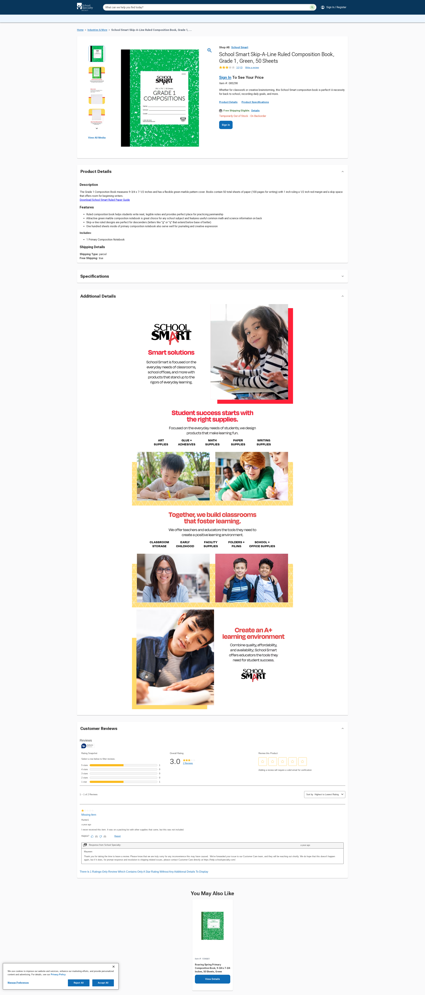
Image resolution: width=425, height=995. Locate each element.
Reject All (79, 983)
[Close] (113, 966)
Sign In (225, 77)
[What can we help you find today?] (312, 7)
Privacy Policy (58, 974)
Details (255, 110)
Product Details (228, 102)
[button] (333, 7)
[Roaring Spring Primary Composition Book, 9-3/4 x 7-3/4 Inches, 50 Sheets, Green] (212, 928)
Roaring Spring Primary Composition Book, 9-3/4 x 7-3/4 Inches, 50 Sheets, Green (212, 968)
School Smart (239, 47)
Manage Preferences (18, 982)
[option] (96, 56)
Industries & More (97, 30)
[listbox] (96, 88)
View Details (212, 979)
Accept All (103, 983)
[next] (96, 129)
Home (80, 30)
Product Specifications (255, 102)
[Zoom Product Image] (209, 50)
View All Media (97, 137)
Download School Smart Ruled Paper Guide (105, 199)
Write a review (252, 67)
